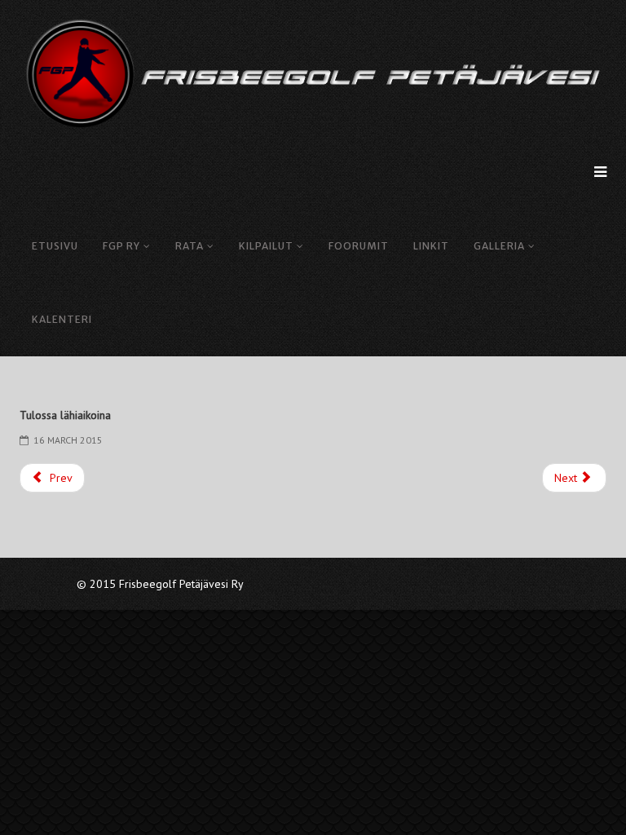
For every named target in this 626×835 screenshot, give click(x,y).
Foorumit (358, 246)
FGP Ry (121, 246)
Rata (189, 246)
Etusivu (55, 246)
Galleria (499, 246)
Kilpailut (266, 246)
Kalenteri (62, 319)
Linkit (431, 246)
